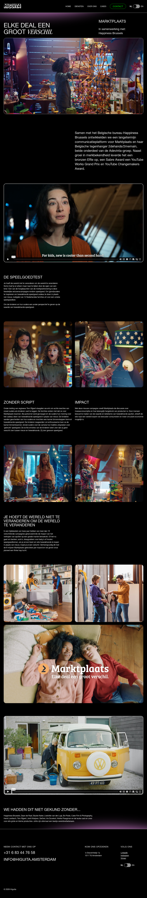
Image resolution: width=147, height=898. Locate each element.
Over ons (92, 6)
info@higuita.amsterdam (30, 859)
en (142, 6)
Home (68, 6)
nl (131, 6)
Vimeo (123, 858)
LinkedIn (124, 853)
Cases (103, 6)
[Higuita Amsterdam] (12, 6)
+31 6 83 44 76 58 (19, 852)
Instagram (125, 855)
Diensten (79, 6)
